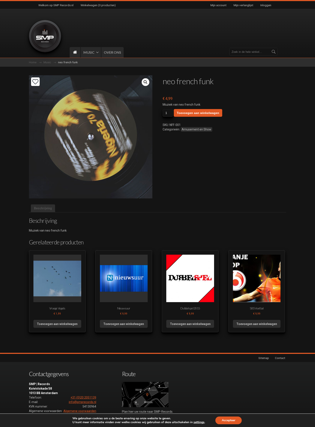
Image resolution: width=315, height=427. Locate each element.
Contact (280, 358)
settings (199, 422)
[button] (145, 82)
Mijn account (218, 5)
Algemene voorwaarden (79, 411)
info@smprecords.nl (82, 402)
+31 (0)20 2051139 (83, 397)
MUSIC (88, 52)
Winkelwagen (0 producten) (98, 5)
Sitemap (263, 358)
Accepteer (228, 420)
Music (47, 62)
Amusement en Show (196, 129)
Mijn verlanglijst (243, 5)
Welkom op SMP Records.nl (56, 5)
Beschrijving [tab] (43, 208)
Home (32, 62)
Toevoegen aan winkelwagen (198, 113)
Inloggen (265, 5)
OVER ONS (112, 52)
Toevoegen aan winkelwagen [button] (57, 324)
